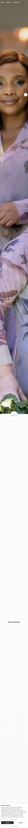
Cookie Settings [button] (14, 826)
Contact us (16, 2)
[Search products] (26, 95)
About (8, 2)
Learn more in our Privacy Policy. (9, 819)
